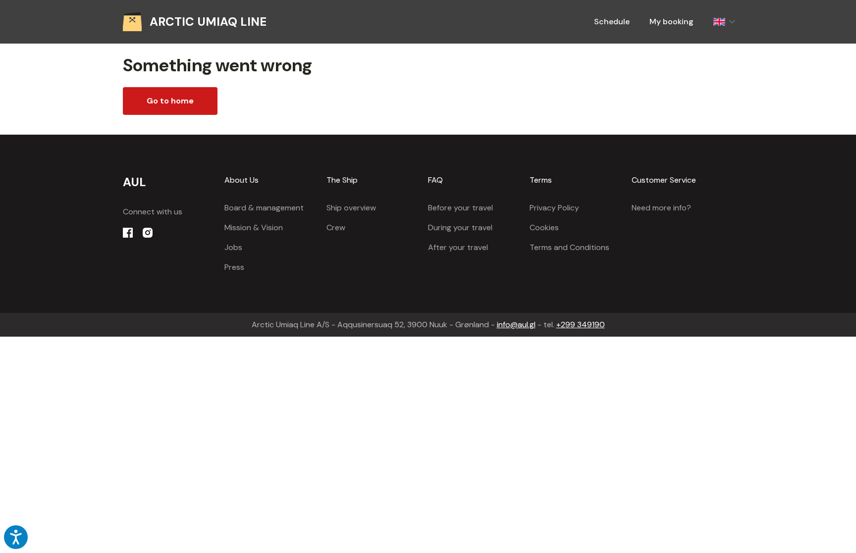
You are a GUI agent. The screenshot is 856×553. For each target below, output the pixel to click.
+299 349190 (580, 324)
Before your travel (460, 207)
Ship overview (351, 207)
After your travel (458, 247)
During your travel (460, 227)
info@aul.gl (516, 324)
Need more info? (661, 207)
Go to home (170, 101)
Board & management (264, 207)
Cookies (544, 227)
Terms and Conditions (569, 247)
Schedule (612, 21)
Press (234, 267)
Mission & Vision (253, 227)
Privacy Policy (554, 207)
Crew (335, 227)
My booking (671, 21)
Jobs (233, 247)
